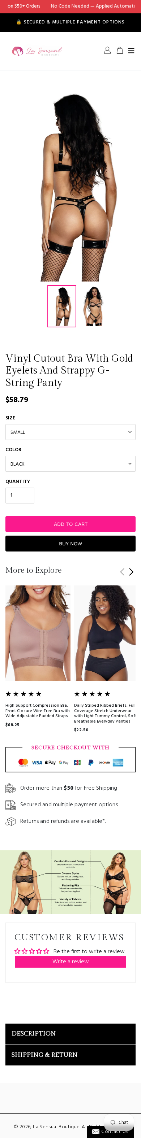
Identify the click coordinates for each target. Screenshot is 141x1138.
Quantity (17, 481)
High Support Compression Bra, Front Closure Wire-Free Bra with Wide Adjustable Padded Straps (37, 711)
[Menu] (131, 50)
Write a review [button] (70, 962)
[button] (131, 572)
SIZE (10, 418)
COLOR (13, 450)
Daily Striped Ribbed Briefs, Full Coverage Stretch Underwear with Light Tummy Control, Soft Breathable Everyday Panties (105, 713)
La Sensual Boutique (56, 1127)
